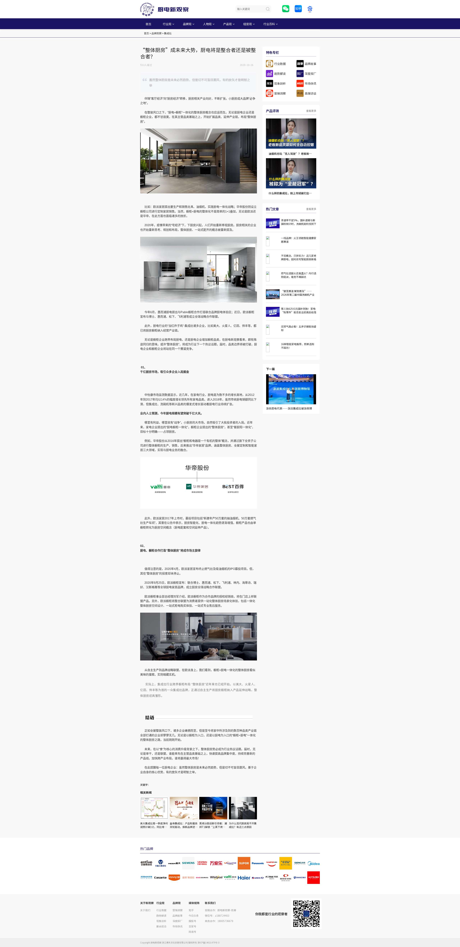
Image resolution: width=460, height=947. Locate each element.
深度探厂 (177, 921)
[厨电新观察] (167, 8)
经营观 (247, 24)
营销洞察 (177, 910)
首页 (148, 24)
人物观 (207, 24)
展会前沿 (161, 926)
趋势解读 (161, 915)
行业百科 (269, 24)
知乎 (191, 910)
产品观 (227, 24)
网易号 (192, 932)
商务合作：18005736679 (219, 921)
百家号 (192, 926)
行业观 (167, 24)
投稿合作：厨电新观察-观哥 (220, 910)
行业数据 (161, 910)
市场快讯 (177, 926)
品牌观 (187, 24)
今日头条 (194, 915)
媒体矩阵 (194, 903)
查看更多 (311, 111)
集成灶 (168, 33)
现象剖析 (161, 921)
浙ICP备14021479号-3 (208, 942)
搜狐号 (192, 921)
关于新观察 (147, 903)
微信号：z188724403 (217, 915)
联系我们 (210, 903)
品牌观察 (156, 33)
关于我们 (145, 910)
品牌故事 (177, 915)
